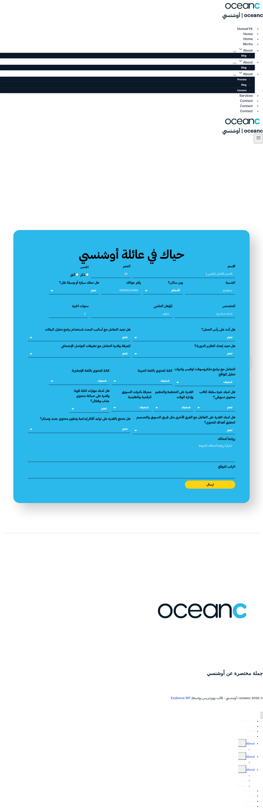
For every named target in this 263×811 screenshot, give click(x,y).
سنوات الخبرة (80, 306)
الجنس (84, 267)
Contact (246, 101)
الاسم (231, 266)
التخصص (229, 306)
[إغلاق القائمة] (262, 715)
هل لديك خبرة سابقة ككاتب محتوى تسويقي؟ (217, 394)
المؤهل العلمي (163, 306)
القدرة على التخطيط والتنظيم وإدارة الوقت (174, 394)
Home (248, 34)
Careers (242, 90)
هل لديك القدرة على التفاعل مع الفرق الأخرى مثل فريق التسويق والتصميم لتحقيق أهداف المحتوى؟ (185, 419)
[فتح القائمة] (258, 138)
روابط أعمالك (226, 439)
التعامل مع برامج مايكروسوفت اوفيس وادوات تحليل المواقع (204, 371)
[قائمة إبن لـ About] (234, 51)
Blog (244, 55)
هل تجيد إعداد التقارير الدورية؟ (214, 346)
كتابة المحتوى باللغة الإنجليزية (91, 370)
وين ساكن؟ (175, 282)
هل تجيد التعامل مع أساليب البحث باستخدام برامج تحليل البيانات (87, 329)
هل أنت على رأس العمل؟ (218, 329)
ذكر (83, 275)
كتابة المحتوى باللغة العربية (155, 370)
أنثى (72, 275)
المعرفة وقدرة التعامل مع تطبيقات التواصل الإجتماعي (95, 346)
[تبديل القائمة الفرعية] (242, 743)
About (250, 743)
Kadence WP (180, 698)
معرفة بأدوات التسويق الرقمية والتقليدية (136, 394)
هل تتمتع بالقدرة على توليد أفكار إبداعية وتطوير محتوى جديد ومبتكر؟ (85, 418)
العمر (126, 266)
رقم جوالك (133, 282)
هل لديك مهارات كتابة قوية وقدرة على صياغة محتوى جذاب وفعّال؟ (92, 396)
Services (246, 95)
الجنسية (230, 282)
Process (242, 79)
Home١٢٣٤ (245, 28)
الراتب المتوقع (226, 466)
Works (248, 44)
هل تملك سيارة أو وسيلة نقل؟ (79, 282)
